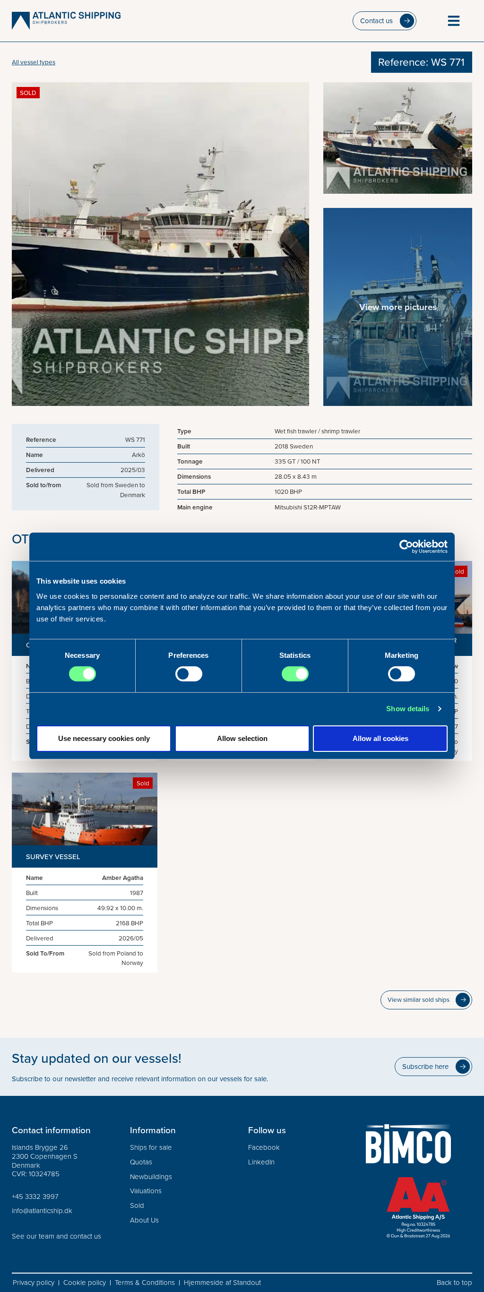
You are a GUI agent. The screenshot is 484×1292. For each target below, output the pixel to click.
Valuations (146, 1191)
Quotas (141, 1162)
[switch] (188, 673)
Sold (137, 1205)
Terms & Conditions (145, 1282)
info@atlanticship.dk (42, 1210)
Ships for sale (151, 1147)
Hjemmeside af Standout (222, 1282)
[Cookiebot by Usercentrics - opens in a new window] (406, 547)
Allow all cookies (380, 738)
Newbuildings (151, 1176)
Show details (407, 709)
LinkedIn (261, 1162)
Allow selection (242, 738)
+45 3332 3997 (35, 1196)
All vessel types (33, 61)
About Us (144, 1220)
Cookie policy (84, 1282)
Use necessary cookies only (104, 738)
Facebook (264, 1147)
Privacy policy (33, 1282)
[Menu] (453, 20)
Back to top (454, 1282)
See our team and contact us (56, 1236)
